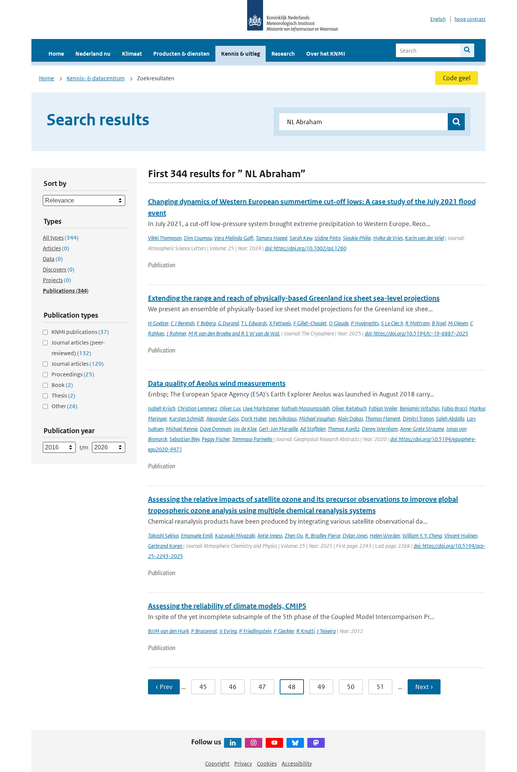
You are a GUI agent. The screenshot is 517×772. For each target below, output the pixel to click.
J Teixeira (326, 631)
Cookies (267, 763)
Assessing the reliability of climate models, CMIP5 (227, 606)
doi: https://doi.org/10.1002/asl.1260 (305, 248)
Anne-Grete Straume (422, 428)
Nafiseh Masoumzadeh (305, 408)
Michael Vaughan (317, 418)
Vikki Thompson (165, 238)
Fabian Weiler (383, 408)
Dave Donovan (215, 428)
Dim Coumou (198, 238)
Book (62, 384)
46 (233, 687)
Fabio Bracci (454, 408)
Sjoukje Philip (357, 238)
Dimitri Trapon (418, 418)
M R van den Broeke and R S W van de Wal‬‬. (234, 333)
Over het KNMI (325, 53)
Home (56, 53)
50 (351, 687)
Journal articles (77, 363)
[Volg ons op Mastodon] (316, 742)
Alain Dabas (350, 418)
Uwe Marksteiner (261, 408)
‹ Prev (164, 687)
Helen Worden (385, 535)
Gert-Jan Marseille (278, 428)
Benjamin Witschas (419, 408)
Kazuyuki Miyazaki (235, 535)
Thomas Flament (382, 418)
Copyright (217, 763)
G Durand (228, 323)
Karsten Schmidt (186, 418)
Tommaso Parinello (252, 439)
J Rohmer (176, 333)
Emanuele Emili (197, 535)
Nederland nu (93, 53)
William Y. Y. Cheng (422, 535)
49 (321, 687)
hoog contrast (470, 19)
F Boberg (206, 323)
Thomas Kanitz (344, 428)
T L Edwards (254, 323)
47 (262, 687)
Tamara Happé (271, 238)
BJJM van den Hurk (168, 631)
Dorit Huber (253, 418)
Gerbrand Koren (165, 545)
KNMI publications (80, 331)
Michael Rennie (182, 428)
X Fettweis (280, 323)
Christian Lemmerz (197, 408)
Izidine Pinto (328, 238)
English (437, 19)
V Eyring (228, 631)
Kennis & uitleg (240, 53)
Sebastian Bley (184, 439)
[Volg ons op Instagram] (253, 742)
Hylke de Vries (388, 238)
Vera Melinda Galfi (234, 238)
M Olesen (458, 323)
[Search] (467, 50)
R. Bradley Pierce (322, 535)
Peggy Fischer (216, 439)
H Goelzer (158, 323)
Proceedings (72, 374)
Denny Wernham (380, 428)
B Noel (439, 323)
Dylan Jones (355, 535)
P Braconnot (204, 631)
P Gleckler (284, 631)
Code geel (456, 78)
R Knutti (305, 631)
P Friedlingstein (255, 631)
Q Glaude (339, 323)
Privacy (243, 763)
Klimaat (132, 53)
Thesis (63, 395)
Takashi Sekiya (163, 535)
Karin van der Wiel (424, 238)
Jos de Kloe (245, 428)
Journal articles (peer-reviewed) (78, 348)
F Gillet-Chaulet (310, 323)
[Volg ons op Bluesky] (295, 742)
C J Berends (183, 323)
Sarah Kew (301, 238)
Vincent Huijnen (460, 535)
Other (64, 406)
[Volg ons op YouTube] (274, 742)
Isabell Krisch (161, 408)
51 (380, 687)
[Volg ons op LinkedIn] (233, 742)
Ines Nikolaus (283, 418)
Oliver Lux (230, 408)
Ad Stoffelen (312, 428)
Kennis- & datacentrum (96, 78)
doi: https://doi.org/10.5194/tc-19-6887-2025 (416, 333)
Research (283, 53)
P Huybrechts (365, 323)
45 (203, 687)
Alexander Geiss (222, 418)
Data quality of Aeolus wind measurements (217, 383)
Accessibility (297, 763)
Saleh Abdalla (450, 418)
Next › (424, 687)
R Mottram (417, 323)
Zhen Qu (294, 535)
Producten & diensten (181, 53)
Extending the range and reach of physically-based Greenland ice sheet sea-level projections (294, 298)
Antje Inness (269, 535)
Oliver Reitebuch (349, 408)
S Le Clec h (392, 323)
